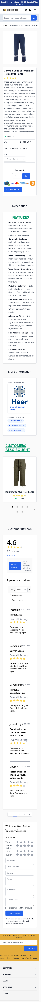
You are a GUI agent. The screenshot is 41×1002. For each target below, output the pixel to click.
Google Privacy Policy (17, 921)
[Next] (29, 814)
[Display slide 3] (22, 506)
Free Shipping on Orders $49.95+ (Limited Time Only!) (19, 3)
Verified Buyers (17, 595)
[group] (11, 78)
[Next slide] (34, 509)
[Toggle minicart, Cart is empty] (30, 10)
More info (11, 555)
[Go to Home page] (10, 10)
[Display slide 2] (17, 506)
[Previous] (10, 814)
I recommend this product (20, 908)
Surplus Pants (14, 421)
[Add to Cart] (26, 176)
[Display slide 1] (12, 506)
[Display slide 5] (17, 511)
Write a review (14, 565)
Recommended (17, 600)
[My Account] (26, 10)
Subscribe (30, 948)
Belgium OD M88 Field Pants (19, 491)
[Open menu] (35, 9)
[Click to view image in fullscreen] (20, 47)
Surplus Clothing (15, 425)
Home (5, 25)
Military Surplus (15, 430)
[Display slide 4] (27, 506)
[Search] (34, 18)
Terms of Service (11, 923)
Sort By (12, 590)
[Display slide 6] (22, 511)
